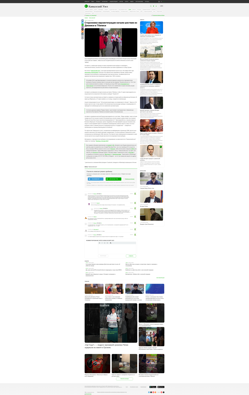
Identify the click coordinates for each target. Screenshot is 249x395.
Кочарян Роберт (144, 206)
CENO (132, 149)
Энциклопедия (113, 1)
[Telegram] (82, 23)
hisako (98, 203)
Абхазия (86, 9)
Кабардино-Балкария (146, 9)
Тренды (98, 1)
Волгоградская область (123, 9)
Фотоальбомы (139, 1)
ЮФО (93, 13)
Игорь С (95, 193)
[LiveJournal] (82, 34)
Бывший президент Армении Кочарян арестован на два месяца (149, 111)
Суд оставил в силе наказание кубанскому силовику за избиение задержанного (113, 298)
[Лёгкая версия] (159, 1)
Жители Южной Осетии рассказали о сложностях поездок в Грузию (149, 59)
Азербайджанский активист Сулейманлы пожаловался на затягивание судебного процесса (150, 86)
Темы (92, 1)
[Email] (82, 36)
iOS (113, 145)
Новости (87, 1)
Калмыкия (153, 9)
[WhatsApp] (82, 25)
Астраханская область (113, 9)
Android (109, 145)
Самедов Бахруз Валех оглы (147, 188)
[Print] (82, 38)
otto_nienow (96, 229)
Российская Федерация (115, 11)
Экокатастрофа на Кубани (158, 15)
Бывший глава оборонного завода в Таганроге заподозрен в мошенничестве (100, 274)
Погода (147, 1)
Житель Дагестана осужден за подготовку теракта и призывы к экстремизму (141, 264)
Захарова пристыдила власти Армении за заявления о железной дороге (150, 35)
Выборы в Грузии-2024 (102, 141)
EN (163, 1)
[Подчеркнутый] (104, 243)
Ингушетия (139, 9)
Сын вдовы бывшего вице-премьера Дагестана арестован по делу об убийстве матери (103, 264)
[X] (82, 29)
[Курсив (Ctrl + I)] (102, 243)
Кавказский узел (95, 70)
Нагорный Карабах (106, 11)
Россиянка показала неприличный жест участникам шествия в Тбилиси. (149, 375)
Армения (106, 9)
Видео (132, 1)
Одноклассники (117, 154)
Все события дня (160, 277)
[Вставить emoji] (110, 243)
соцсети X (95, 152)
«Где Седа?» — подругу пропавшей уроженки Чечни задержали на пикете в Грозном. (106, 346)
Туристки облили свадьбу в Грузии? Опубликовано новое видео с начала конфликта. (151, 348)
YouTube (131, 152)
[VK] (82, 20)
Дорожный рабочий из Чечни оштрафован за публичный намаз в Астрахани (93, 298)
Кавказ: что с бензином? (91, 15)
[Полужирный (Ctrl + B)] (99, 243)
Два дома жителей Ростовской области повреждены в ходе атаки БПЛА (104, 270)
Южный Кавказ (88, 13)
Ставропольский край (148, 11)
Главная (86, 17)
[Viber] (82, 27)
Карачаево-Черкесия (89, 11)
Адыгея (95, 9)
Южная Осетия (159, 11)
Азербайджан (100, 9)
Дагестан (134, 9)
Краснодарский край (97, 11)
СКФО (141, 11)
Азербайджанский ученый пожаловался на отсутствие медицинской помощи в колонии (133, 298)
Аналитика (105, 1)
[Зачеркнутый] (107, 243)
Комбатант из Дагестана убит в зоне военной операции (139, 270)
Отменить (131, 255)
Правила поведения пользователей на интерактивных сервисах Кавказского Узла (112, 392)
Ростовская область (124, 11)
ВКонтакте (108, 154)
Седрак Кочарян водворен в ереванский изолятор (150, 159)
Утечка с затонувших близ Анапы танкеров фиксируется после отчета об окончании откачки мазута (155, 298)
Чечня (154, 11)
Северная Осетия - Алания (134, 11)
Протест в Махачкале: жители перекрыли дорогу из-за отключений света (151, 324)
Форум (121, 1)
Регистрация (103, 255)
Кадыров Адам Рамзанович (147, 224)
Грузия (130, 9)
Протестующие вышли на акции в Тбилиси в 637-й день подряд (151, 133)
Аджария (91, 9)
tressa (95, 216)
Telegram (112, 149)
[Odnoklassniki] (82, 32)
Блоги (126, 1)
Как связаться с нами (134, 386)
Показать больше (124, 378)
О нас (127, 386)
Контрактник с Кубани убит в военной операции (138, 274)
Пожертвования (143, 386)
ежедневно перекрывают (92, 72)
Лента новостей (92, 17)
